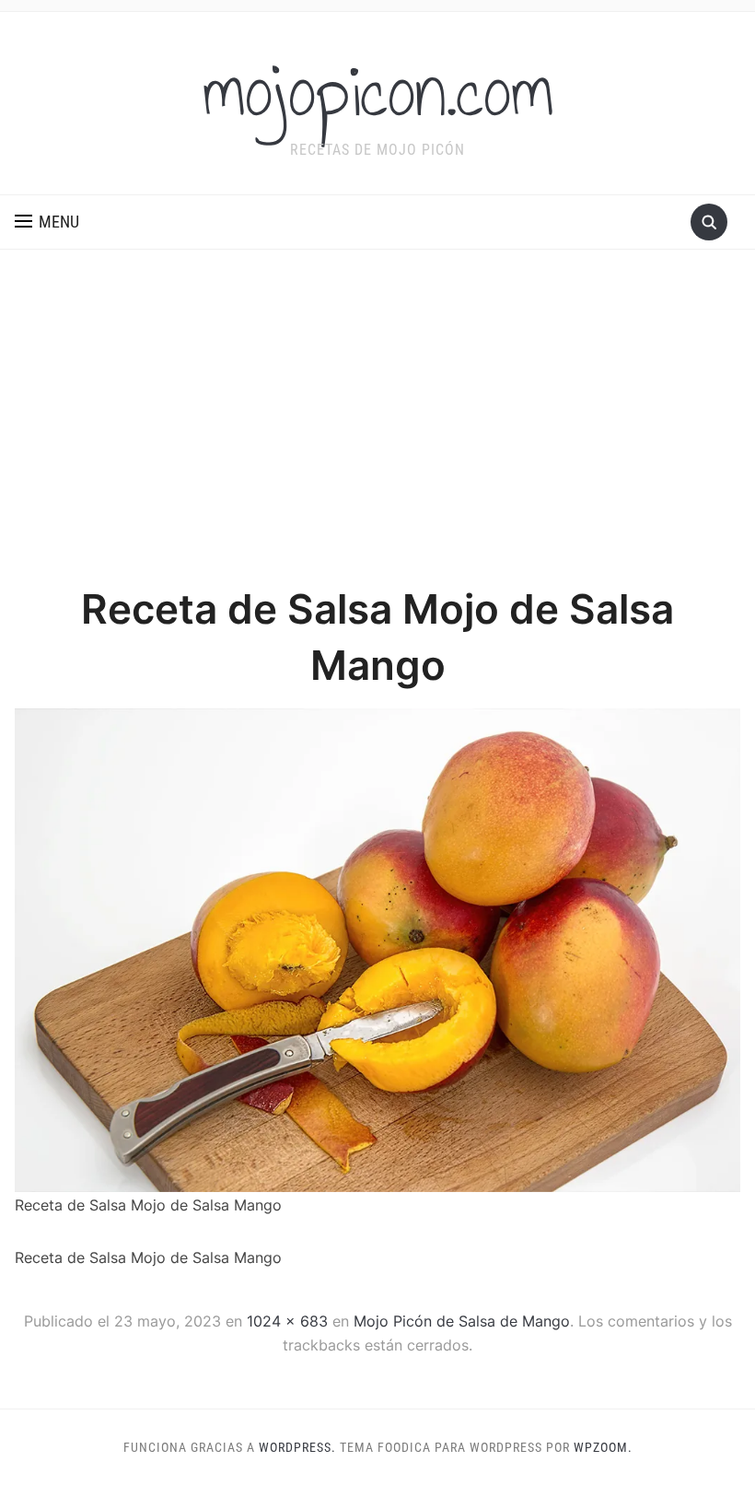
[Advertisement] (377, 415)
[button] (47, 222)
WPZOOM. (603, 1447)
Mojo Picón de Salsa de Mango (462, 1321)
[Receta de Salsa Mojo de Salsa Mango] (377, 949)
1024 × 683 (287, 1321)
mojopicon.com (378, 91)
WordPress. (297, 1447)
